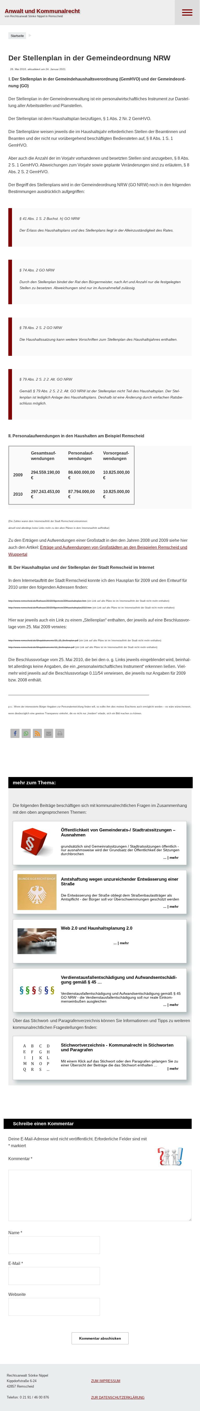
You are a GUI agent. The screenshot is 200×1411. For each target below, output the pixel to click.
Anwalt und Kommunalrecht (42, 11)
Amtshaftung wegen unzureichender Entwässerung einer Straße (120, 893)
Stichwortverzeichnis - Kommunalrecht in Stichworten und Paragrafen (119, 1057)
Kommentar (20, 1159)
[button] (15, 733)
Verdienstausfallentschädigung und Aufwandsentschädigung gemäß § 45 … (121, 991)
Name (15, 1232)
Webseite (17, 1294)
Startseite (17, 36)
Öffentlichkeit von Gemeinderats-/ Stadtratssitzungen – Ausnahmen (120, 843)
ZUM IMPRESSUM (105, 1381)
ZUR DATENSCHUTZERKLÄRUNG (118, 1398)
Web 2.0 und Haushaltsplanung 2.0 (96, 935)
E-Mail (15, 1263)
